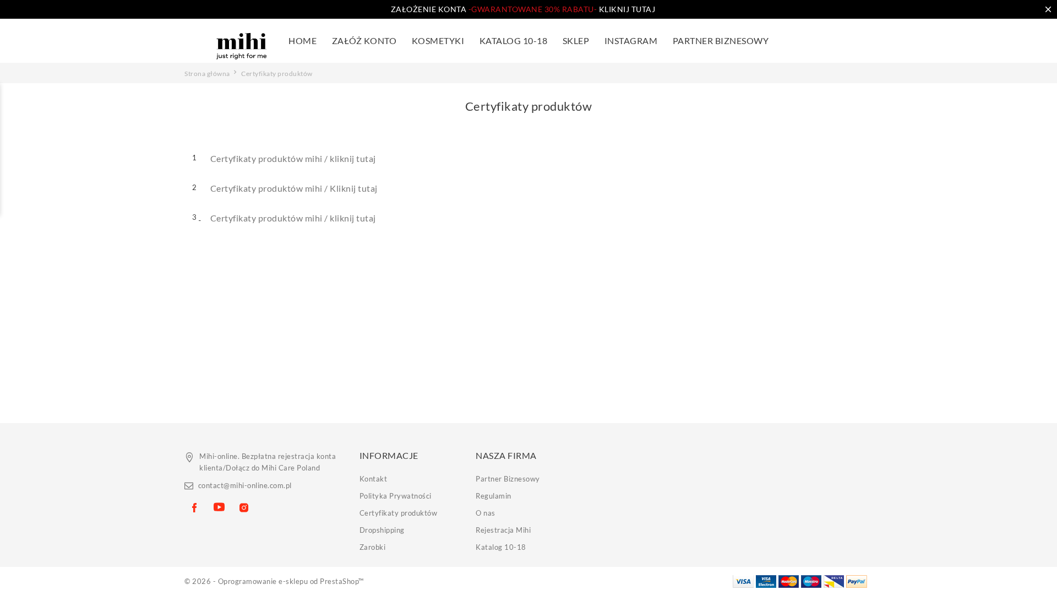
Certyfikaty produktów (398, 513)
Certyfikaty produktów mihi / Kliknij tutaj (294, 188)
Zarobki (372, 547)
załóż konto (364, 40)
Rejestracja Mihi (503, 530)
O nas (485, 513)
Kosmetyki (438, 40)
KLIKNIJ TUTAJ (562, 9)
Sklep (576, 40)
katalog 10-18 (514, 40)
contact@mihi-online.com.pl (245, 485)
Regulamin (493, 495)
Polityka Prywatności (395, 495)
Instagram (631, 40)
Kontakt (373, 478)
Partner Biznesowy (721, 40)
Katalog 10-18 (501, 547)
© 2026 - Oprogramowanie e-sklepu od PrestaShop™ (274, 581)
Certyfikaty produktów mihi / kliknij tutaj (293, 158)
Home (302, 40)
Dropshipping (382, 530)
